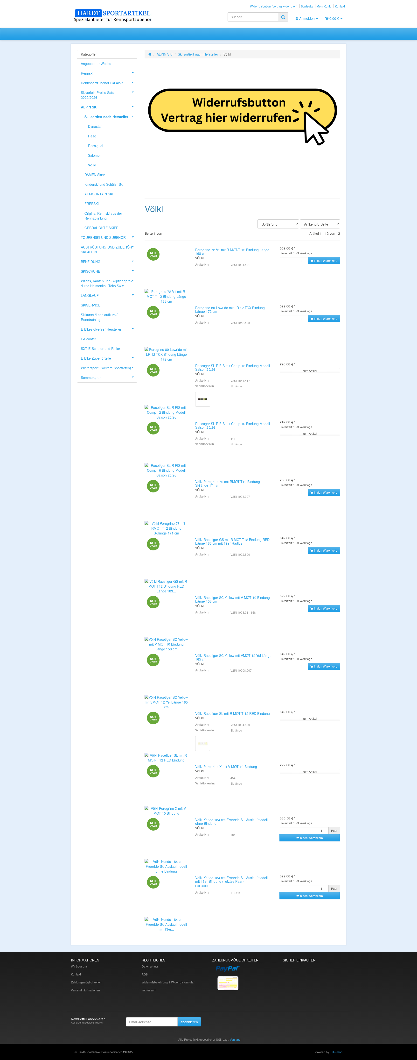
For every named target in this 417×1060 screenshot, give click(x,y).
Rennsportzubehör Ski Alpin (102, 82)
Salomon (95, 155)
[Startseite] (149, 54)
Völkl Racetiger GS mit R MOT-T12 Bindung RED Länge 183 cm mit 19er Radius (232, 541)
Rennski (87, 73)
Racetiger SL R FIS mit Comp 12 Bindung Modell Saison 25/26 (232, 367)
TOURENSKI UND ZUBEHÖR (103, 237)
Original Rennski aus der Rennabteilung (103, 216)
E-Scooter (88, 338)
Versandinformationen (85, 990)
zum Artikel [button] (310, 371)
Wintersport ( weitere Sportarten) (106, 367)
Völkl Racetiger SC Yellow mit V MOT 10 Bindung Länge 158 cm (232, 599)
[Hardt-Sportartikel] (114, 16)
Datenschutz (150, 966)
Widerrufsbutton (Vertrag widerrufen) (274, 6)
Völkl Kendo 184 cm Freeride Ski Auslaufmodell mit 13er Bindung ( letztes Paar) (231, 879)
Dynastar (95, 126)
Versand (235, 1039)
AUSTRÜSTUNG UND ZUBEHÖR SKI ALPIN (106, 249)
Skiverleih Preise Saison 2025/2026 (99, 95)
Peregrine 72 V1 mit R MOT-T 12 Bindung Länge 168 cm (232, 251)
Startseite (307, 6)
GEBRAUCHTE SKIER (101, 227)
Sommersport (91, 377)
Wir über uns (79, 966)
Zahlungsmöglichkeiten (86, 982)
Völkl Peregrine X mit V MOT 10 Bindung (226, 766)
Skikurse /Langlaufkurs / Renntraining (99, 317)
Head (92, 136)
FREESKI (91, 203)
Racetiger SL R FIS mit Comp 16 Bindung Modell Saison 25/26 (232, 425)
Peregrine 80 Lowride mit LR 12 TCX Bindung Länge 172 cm (230, 309)
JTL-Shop (336, 1052)
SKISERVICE (90, 305)
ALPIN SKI (165, 54)
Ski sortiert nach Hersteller (198, 54)
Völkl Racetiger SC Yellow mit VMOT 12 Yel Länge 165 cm (233, 657)
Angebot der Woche (96, 63)
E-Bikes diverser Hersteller (101, 329)
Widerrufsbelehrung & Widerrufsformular (168, 982)
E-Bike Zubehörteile (96, 358)
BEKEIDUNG (90, 261)
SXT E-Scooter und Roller (100, 348)
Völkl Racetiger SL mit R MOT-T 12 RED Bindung (232, 713)
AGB (145, 974)
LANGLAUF (90, 295)
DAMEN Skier (94, 174)
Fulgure (202, 886)
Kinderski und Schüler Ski (103, 184)
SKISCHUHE (90, 271)
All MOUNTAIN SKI (98, 194)
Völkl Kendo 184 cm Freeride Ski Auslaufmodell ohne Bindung (231, 821)
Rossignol (95, 145)
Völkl (92, 165)
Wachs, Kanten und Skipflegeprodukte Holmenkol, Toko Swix (106, 283)
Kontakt (340, 6)
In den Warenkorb (311, 838)
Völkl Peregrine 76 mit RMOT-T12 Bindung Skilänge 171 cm (227, 483)
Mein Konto (324, 6)
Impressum (149, 990)
